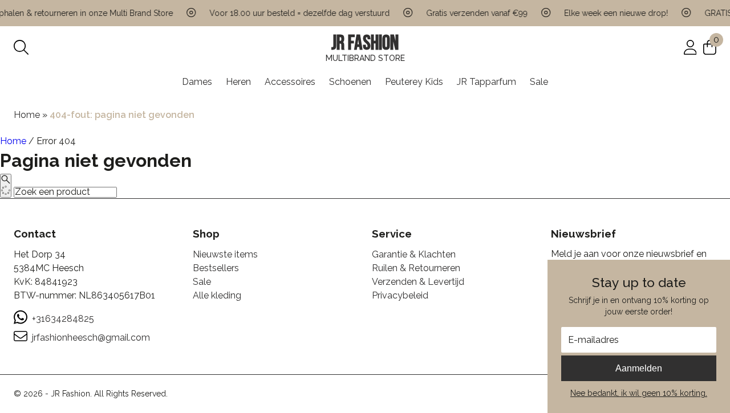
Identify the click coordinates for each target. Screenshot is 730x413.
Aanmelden (638, 368)
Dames (197, 81)
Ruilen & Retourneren (416, 268)
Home (27, 114)
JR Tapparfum (486, 81)
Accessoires (290, 81)
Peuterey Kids (414, 81)
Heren (238, 81)
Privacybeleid (400, 295)
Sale (539, 81)
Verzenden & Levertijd (418, 281)
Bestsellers (216, 268)
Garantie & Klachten (414, 254)
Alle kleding (217, 295)
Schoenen (350, 81)
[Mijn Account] (690, 47)
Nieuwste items (225, 254)
